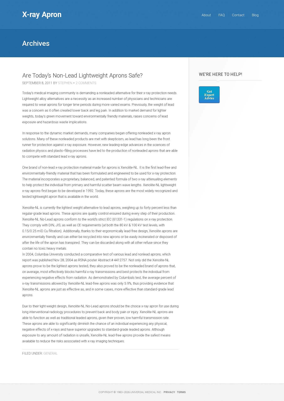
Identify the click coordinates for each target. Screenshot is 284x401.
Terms (181, 392)
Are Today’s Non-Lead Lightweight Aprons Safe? (82, 75)
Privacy (169, 392)
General (50, 353)
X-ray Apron (42, 14)
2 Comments (86, 83)
